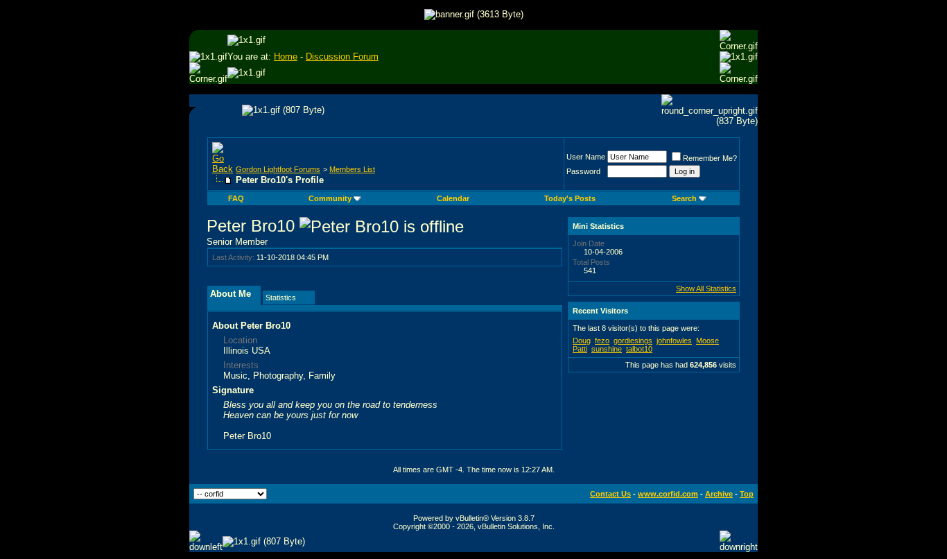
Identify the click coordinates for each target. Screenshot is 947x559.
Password (583, 171)
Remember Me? (710, 158)
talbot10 (639, 349)
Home (285, 56)
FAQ (236, 198)
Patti (580, 349)
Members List (352, 169)
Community (330, 198)
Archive (719, 494)
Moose (707, 340)
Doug (582, 340)
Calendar (453, 198)
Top (747, 494)
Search (684, 198)
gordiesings (633, 340)
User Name (585, 157)
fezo (602, 340)
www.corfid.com (668, 494)
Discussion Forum (342, 56)
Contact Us (610, 494)
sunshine (606, 349)
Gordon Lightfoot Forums (278, 169)
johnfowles (674, 340)
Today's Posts (570, 198)
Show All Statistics (706, 288)
